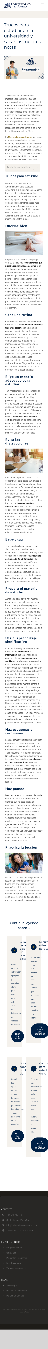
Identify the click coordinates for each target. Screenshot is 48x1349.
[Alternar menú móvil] (42, 4)
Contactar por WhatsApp (17, 1220)
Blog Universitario (14, 1247)
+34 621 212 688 (14, 1215)
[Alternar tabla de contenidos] (34, 167)
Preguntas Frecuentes (16, 1258)
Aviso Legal (11, 1285)
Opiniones (11, 1253)
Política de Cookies (15, 1295)
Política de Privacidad (16, 1290)
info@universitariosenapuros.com (22, 1225)
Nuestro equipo (13, 1263)
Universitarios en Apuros (20, 137)
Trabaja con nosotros (16, 1268)
